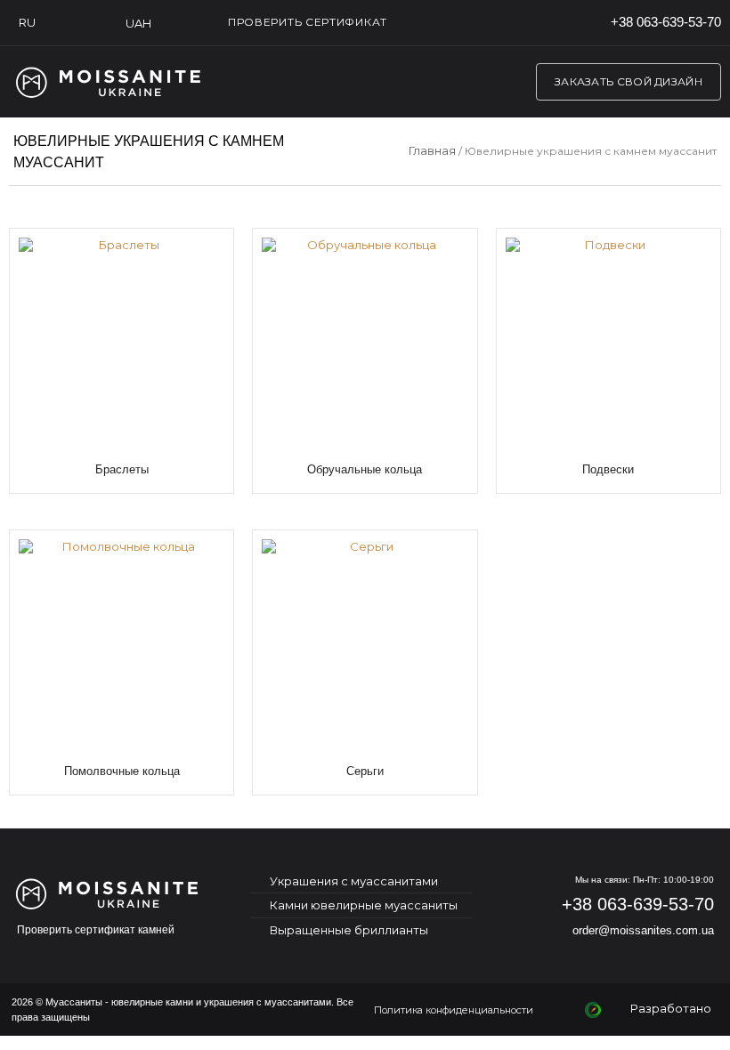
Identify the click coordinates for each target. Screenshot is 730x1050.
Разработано (670, 1008)
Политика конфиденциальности (453, 1010)
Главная (432, 150)
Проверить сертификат (307, 21)
